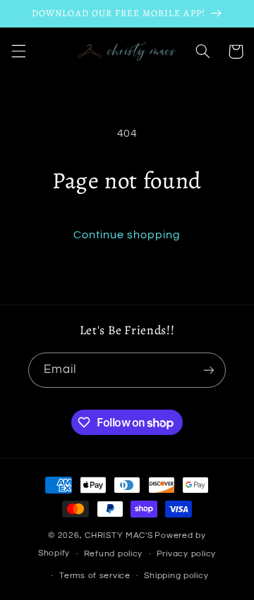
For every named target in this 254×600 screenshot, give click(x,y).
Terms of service (95, 576)
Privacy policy (186, 554)
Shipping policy (176, 576)
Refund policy (113, 554)
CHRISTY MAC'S (119, 535)
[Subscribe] (209, 370)
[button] (18, 51)
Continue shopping (127, 234)
